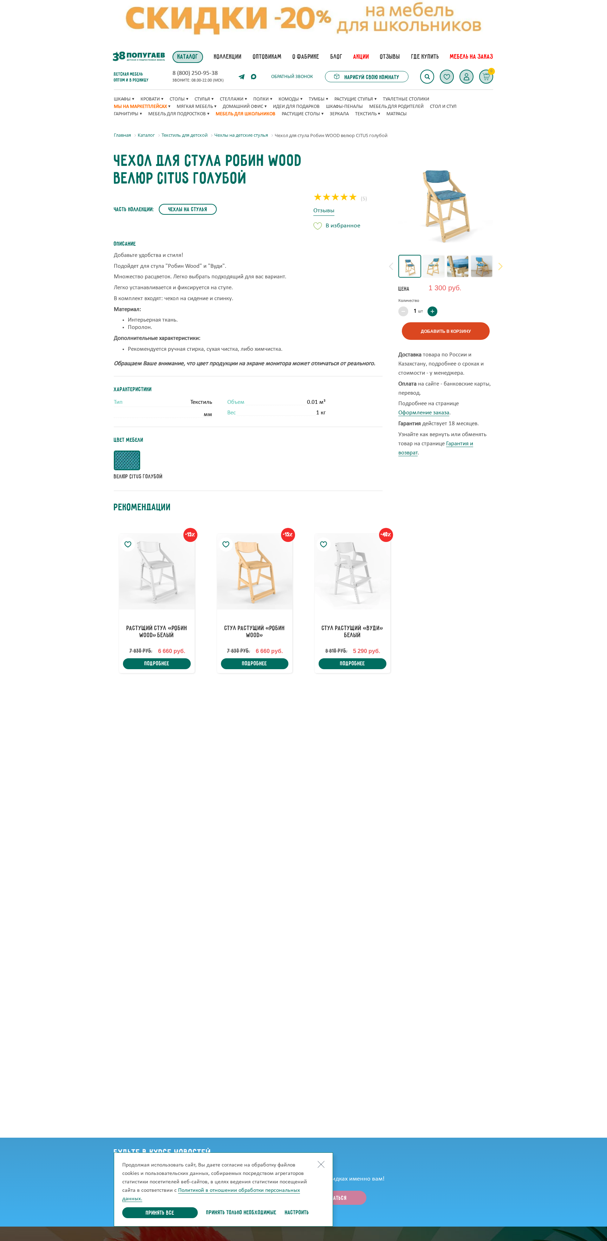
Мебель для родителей (396, 106)
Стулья (202, 99)
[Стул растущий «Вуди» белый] (352, 571)
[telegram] (242, 76)
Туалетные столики (406, 99)
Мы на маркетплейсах (140, 106)
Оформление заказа (423, 413)
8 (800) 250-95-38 (195, 73)
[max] (253, 76)
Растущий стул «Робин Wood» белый (156, 632)
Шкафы (122, 99)
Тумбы (317, 99)
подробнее (156, 664)
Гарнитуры (126, 114)
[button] (466, 77)
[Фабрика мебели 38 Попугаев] (138, 57)
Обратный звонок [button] (292, 76)
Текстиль (366, 114)
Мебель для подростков (177, 114)
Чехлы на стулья (187, 210)
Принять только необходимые (241, 1213)
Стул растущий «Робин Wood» (254, 632)
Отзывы (323, 210)
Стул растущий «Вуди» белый (352, 632)
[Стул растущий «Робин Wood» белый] (157, 571)
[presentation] (391, 266)
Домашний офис (243, 106)
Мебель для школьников (245, 114)
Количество (408, 301)
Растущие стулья (353, 99)
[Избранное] (447, 77)
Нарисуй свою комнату (371, 78)
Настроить (297, 1213)
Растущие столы (301, 114)
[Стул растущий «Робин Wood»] (255, 571)
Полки (261, 99)
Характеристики (133, 390)
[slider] (335, 198)
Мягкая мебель (195, 106)
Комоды (289, 99)
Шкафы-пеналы (344, 106)
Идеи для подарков (296, 106)
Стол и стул (443, 106)
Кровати (150, 99)
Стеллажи (231, 99)
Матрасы (396, 114)
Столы (177, 99)
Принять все (160, 1213)
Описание (125, 244)
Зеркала (339, 114)
